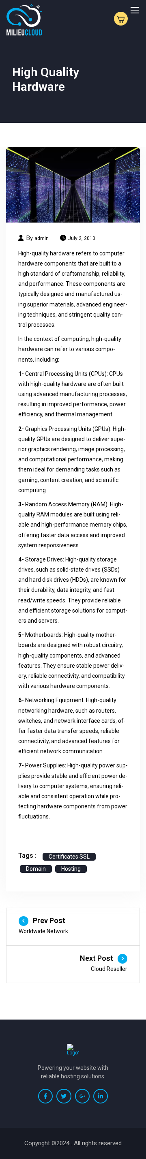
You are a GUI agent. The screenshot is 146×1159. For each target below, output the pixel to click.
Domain (36, 869)
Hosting (71, 869)
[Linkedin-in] (100, 1096)
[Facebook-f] (45, 1096)
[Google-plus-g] (82, 1096)
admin (41, 238)
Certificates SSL (69, 856)
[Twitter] (63, 1096)
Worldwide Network (43, 931)
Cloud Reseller (109, 969)
